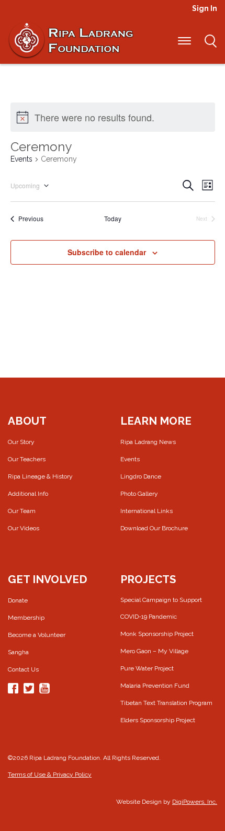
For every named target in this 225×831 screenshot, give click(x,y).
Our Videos (23, 528)
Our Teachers (27, 459)
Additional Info (28, 493)
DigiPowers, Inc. (194, 801)
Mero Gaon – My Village (154, 651)
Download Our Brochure (154, 528)
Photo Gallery (139, 493)
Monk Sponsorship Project (157, 634)
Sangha (18, 652)
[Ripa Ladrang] (70, 40)
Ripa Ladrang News (148, 442)
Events (21, 159)
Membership (26, 617)
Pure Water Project (147, 668)
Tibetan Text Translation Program (166, 703)
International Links (146, 511)
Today (112, 218)
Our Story (21, 442)
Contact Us (23, 669)
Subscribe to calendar (107, 252)
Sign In (204, 8)
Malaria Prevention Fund (154, 685)
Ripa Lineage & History (40, 476)
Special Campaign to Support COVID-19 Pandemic (161, 608)
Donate (18, 600)
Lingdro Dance (140, 476)
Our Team (22, 511)
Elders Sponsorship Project (157, 720)
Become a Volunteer (36, 635)
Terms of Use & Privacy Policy (50, 774)
